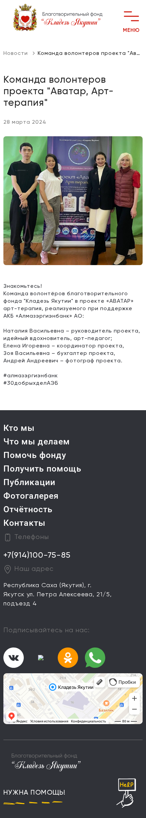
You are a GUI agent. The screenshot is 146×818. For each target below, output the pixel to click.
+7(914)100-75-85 (37, 555)
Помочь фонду (34, 455)
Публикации (29, 482)
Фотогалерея (31, 496)
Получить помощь (42, 468)
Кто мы (19, 428)
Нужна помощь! (34, 793)
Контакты (24, 523)
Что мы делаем (36, 441)
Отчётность (28, 509)
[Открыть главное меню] (131, 16)
